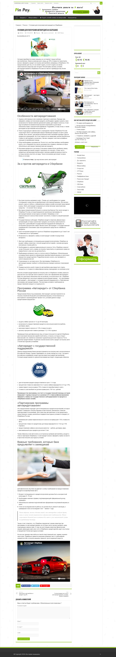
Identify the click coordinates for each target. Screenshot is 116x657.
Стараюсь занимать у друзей (86, 136)
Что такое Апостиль (90, 88)
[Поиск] (101, 3)
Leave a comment (49, 33)
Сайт (19, 633)
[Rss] (91, 3)
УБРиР (79, 192)
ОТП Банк (80, 171)
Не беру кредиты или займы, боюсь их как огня (85, 132)
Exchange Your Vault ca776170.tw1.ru (82, 138)
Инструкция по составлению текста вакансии (91, 103)
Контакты (56, 3)
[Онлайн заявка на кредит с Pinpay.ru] (23, 9)
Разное (25, 25)
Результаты (94, 146)
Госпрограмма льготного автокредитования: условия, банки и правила (60, 594)
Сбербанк (80, 181)
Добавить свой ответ (81, 142)
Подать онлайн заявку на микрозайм (54, 17)
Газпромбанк (81, 158)
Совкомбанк (81, 187)
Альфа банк (81, 155)
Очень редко (80, 129)
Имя (19, 621)
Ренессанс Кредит (83, 179)
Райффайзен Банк (83, 176)
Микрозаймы (33, 17)
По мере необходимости (84, 123)
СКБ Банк (80, 184)
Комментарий (21, 606)
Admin (21, 33)
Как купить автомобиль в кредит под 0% (26, 593)
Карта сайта (40, 3)
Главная (17, 17)
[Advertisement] (87, 38)
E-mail (19, 627)
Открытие (80, 168)
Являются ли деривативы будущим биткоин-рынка (91, 82)
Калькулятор (72, 17)
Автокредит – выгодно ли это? (92, 96)
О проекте (33, 3)
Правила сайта (48, 3)
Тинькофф (80, 189)
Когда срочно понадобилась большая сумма (85, 126)
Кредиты (23, 17)
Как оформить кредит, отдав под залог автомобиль (91, 111)
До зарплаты (81, 160)
